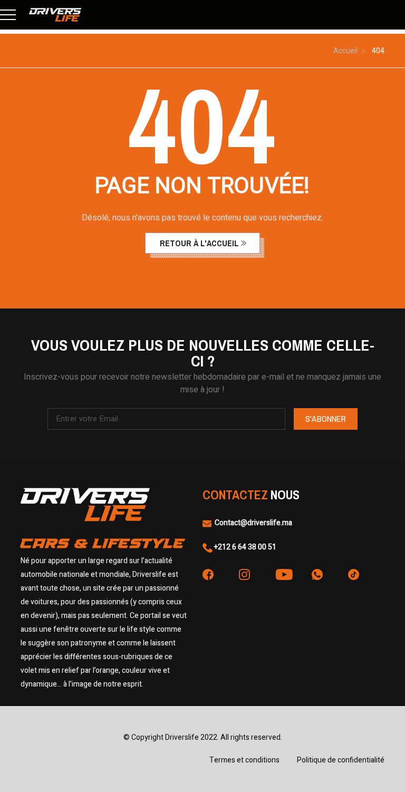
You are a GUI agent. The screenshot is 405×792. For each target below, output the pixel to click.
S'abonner (325, 418)
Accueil (345, 50)
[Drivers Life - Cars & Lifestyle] (55, 15)
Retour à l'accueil (199, 243)
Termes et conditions (244, 760)
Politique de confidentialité (340, 760)
